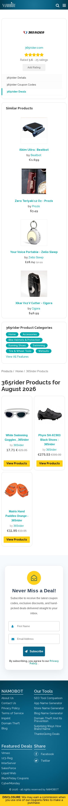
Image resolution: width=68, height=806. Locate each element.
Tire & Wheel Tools (20, 351)
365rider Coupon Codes (21, 84)
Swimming (39, 345)
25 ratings (41, 60)
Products (6, 371)
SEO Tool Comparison (48, 698)
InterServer (8, 763)
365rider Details (16, 77)
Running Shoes (17, 345)
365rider (18, 445)
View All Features (17, 356)
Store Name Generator (49, 708)
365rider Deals (16, 91)
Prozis (36, 206)
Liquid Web (8, 773)
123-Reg (7, 758)
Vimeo (5, 753)
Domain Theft (10, 723)
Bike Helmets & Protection (24, 339)
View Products (16, 463)
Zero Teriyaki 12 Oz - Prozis (34, 201)
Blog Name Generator (48, 713)
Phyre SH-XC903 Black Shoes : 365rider (49, 440)
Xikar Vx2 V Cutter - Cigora (34, 303)
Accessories (30, 334)
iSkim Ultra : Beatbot (34, 149)
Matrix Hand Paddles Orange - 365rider (16, 516)
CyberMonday (10, 783)
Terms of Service (12, 713)
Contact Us (8, 703)
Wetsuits (43, 351)
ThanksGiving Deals (47, 734)
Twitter (45, 760)
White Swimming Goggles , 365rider (17, 437)
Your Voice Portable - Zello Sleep (34, 252)
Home (12, 334)
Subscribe (36, 651)
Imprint (5, 718)
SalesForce (8, 768)
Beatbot (36, 155)
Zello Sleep (36, 257)
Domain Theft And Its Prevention (48, 720)
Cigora (36, 308)
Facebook (47, 754)
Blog (4, 728)
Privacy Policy (10, 708)
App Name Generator (48, 703)
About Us (7, 698)
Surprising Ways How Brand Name (47, 727)
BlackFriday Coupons (15, 778)
